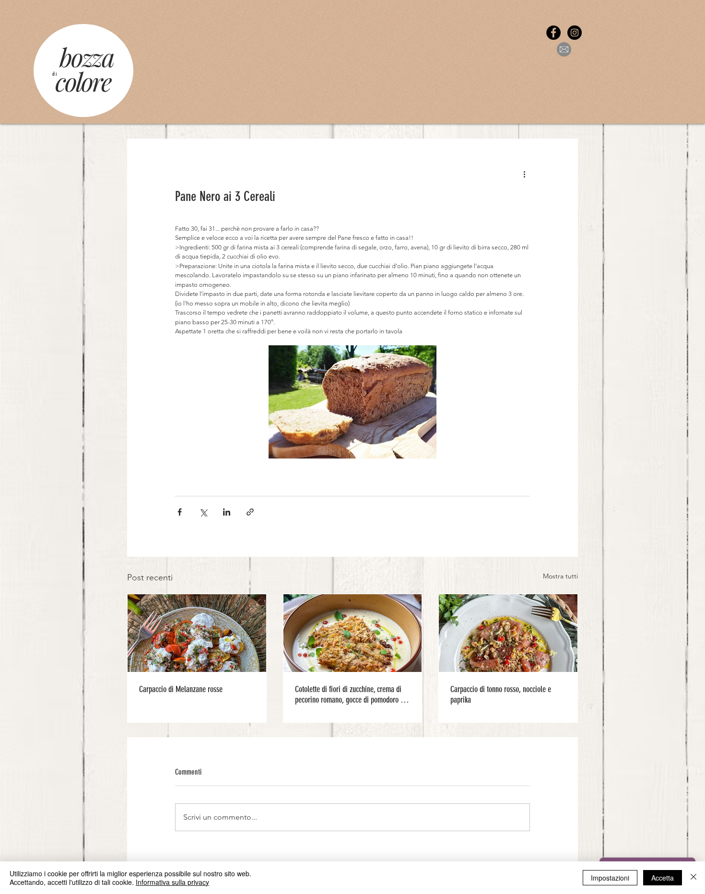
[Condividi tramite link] (250, 512)
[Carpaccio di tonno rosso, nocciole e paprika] (508, 633)
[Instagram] (574, 32)
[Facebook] (553, 32)
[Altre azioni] (524, 173)
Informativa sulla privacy (172, 882)
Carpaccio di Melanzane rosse (181, 689)
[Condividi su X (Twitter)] (203, 512)
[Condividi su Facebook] (179, 512)
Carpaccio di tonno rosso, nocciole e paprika (500, 694)
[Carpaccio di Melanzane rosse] (197, 633)
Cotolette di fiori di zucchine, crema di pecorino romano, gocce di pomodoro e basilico (349, 694)
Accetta (662, 877)
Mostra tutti (560, 576)
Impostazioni (610, 877)
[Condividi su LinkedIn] (226, 512)
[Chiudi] (693, 877)
